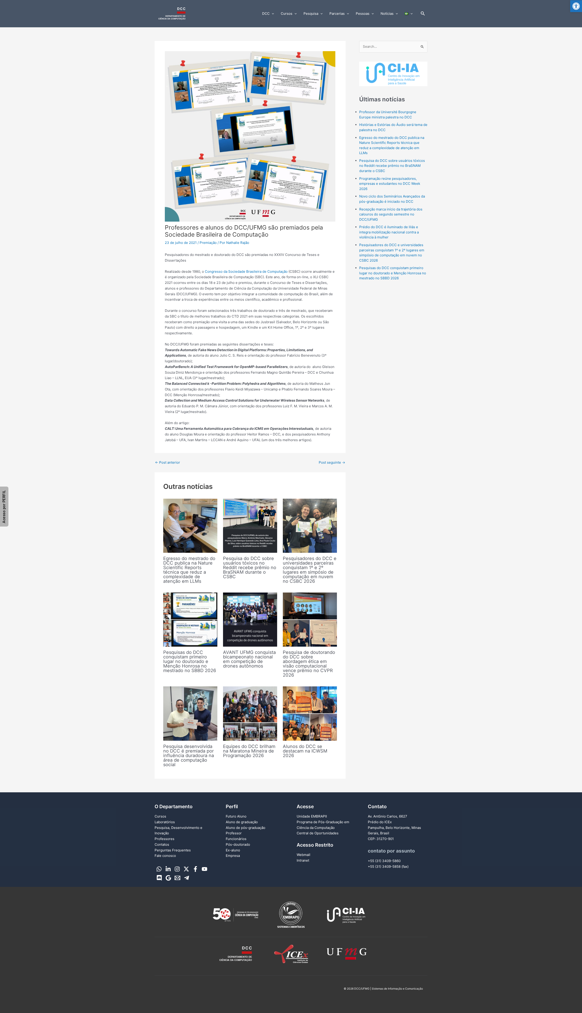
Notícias (387, 13)
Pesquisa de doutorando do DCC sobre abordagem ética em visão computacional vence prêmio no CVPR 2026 (309, 664)
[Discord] (159, 877)
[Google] (168, 877)
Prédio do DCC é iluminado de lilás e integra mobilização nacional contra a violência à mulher (389, 232)
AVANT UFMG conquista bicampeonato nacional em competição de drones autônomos (249, 659)
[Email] (177, 877)
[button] (576, 6)
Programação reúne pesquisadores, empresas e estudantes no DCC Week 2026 (389, 183)
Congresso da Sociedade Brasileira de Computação (246, 271)
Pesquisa (311, 13)
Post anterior (167, 462)
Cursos (286, 13)
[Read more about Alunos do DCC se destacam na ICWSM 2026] (310, 713)
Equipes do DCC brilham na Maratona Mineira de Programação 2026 (249, 751)
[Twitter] (186, 869)
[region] (393, 74)
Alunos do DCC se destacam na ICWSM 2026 (305, 751)
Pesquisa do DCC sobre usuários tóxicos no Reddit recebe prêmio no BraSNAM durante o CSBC (249, 567)
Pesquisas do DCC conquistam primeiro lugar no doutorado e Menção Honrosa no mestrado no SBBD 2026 (189, 661)
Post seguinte (332, 462)
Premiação (208, 242)
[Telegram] (186, 877)
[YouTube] (204, 869)
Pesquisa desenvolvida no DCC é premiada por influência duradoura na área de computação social (188, 755)
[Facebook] (195, 869)
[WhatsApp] (159, 869)
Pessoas (362, 13)
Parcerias (337, 13)
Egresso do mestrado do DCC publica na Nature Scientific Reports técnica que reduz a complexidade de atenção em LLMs (189, 570)
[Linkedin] (168, 869)
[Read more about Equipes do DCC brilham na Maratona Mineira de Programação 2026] (250, 713)
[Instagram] (177, 869)
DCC (266, 13)
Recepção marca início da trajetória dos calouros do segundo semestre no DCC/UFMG (390, 214)
